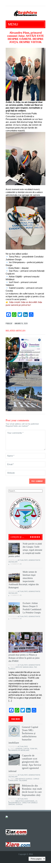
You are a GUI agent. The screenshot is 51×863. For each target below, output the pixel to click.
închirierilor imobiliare (18, 750)
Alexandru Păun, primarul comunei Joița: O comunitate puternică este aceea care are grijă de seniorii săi (24, 355)
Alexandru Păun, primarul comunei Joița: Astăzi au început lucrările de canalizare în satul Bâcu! (24, 379)
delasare (23, 780)
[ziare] (16, 832)
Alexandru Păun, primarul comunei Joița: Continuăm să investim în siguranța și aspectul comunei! (24, 404)
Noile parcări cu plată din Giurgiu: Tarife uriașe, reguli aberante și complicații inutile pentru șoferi (25, 549)
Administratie (34, 560)
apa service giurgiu (23, 779)
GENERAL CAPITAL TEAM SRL (26, 748)
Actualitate (23, 560)
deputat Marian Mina (24, 667)
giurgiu (19, 804)
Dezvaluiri (12, 562)
